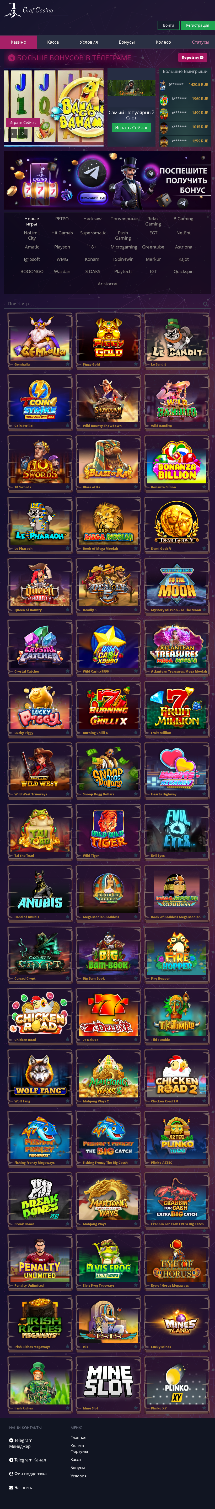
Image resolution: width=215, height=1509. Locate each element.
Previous (12, 133)
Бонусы (127, 42)
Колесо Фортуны (79, 1448)
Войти (168, 25)
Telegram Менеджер (21, 1443)
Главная (78, 1437)
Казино (18, 42)
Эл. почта (23, 1487)
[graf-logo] (28, 10)
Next (23, 133)
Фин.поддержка (30, 1474)
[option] (54, 107)
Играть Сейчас (22, 122)
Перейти (191, 57)
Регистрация (197, 25)
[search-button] (206, 304)
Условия (89, 42)
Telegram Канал (29, 1460)
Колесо (163, 42)
